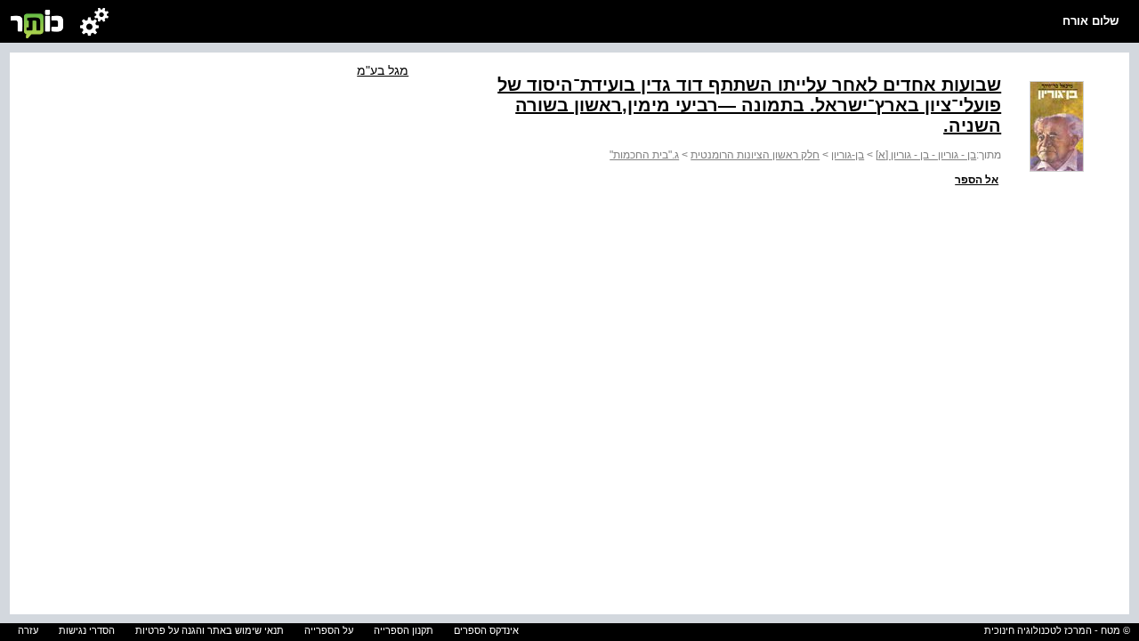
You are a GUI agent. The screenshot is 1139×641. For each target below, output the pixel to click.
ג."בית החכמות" (644, 155)
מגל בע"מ (382, 70)
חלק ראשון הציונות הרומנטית (755, 155)
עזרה (28, 630)
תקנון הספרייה (403, 630)
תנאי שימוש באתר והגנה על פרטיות (209, 630)
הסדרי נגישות (87, 630)
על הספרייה (328, 630)
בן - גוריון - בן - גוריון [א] (926, 155)
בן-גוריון (847, 155)
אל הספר (976, 180)
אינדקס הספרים (486, 630)
